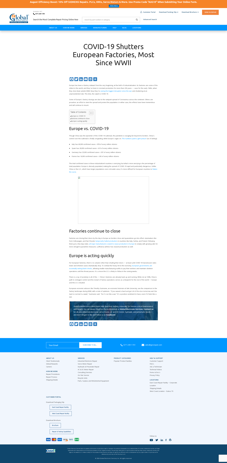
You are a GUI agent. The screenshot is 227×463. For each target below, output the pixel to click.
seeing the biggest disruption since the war (116, 91)
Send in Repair (210, 12)
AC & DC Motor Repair (86, 369)
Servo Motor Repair (85, 364)
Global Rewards (52, 364)
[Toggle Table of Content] (90, 113)
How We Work (68, 28)
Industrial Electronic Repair (87, 361)
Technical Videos (156, 369)
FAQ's (152, 364)
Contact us (148, 309)
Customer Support (156, 361)
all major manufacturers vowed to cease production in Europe (111, 244)
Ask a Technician (156, 367)
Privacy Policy (155, 375)
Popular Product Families (123, 361)
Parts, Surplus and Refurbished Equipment (93, 381)
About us (53, 28)
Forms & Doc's (155, 372)
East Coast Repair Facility (60, 407)
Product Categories (122, 358)
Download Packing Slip (168, 12)
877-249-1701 (40, 14)
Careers (49, 367)
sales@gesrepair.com (153, 345)
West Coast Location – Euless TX (161, 391)
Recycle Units (82, 378)
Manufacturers (100, 28)
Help (114, 28)
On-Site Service (83, 375)
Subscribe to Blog (90, 345)
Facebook (110, 315)
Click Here (114, 6)
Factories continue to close (80, 119)
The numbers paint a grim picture (134, 138)
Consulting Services (85, 372)
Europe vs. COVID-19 (78, 116)
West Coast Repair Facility (60, 413)
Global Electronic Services (131, 309)
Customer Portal (149, 12)
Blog (124, 28)
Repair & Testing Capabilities (61, 431)
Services (83, 28)
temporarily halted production (106, 241)
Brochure (55, 425)
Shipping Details (52, 380)
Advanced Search (150, 20)
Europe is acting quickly (79, 121)
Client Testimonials (53, 361)
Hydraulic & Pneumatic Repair (88, 367)
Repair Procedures (53, 374)
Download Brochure (189, 12)
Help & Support (156, 358)
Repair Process (51, 377)
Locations (136, 28)
